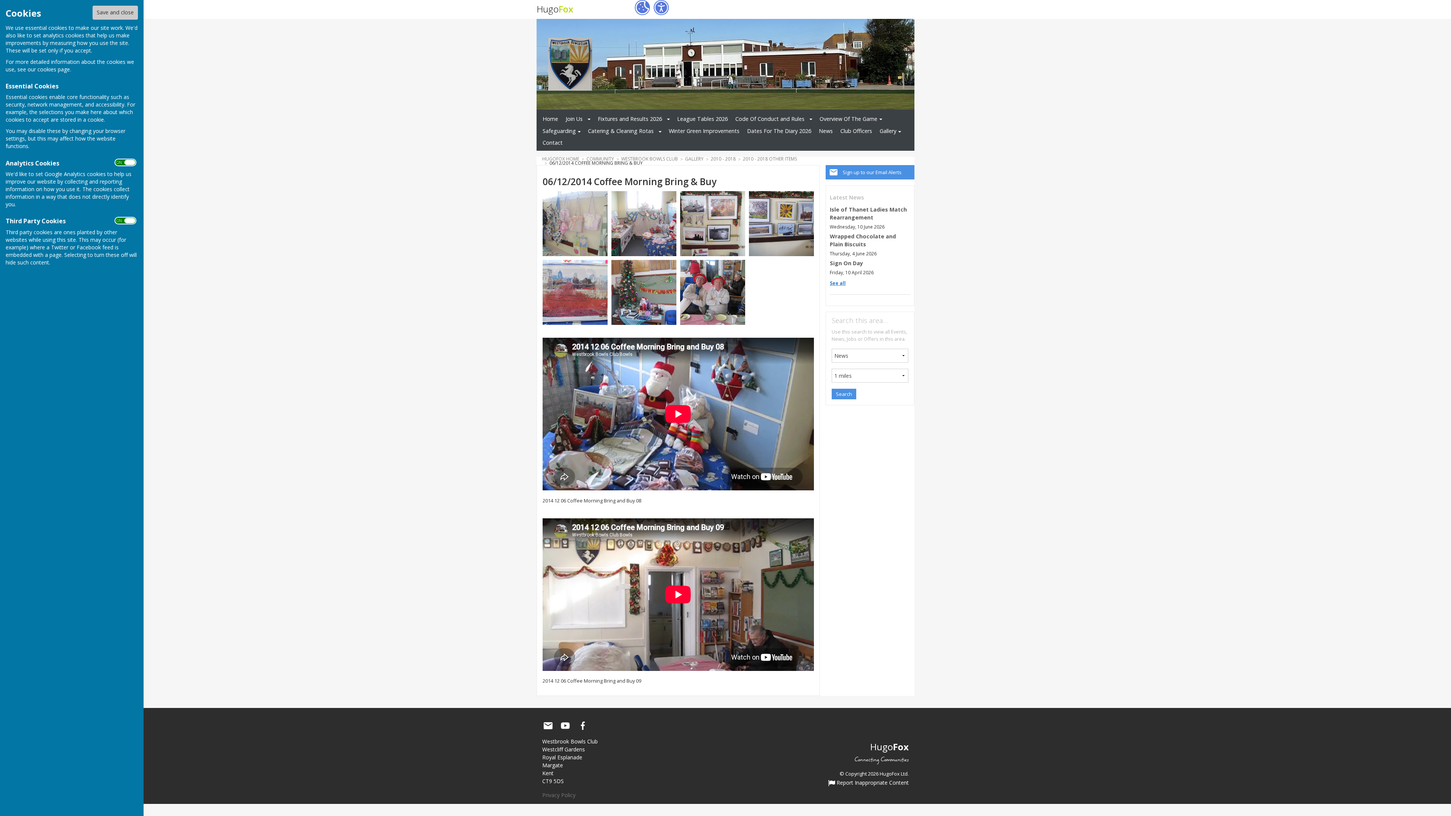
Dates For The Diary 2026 (779, 130)
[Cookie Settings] (642, 7)
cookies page (53, 69)
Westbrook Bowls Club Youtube (565, 725)
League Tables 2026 (702, 118)
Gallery (888, 130)
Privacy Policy (558, 795)
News (826, 130)
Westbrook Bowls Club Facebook (582, 725)
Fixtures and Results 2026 (630, 118)
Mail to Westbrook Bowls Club (548, 725)
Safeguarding (559, 130)
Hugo (555, 9)
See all (838, 283)
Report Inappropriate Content (872, 783)
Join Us (574, 118)
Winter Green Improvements (704, 130)
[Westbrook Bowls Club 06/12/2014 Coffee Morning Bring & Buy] (575, 223)
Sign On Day (846, 263)
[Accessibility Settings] (661, 7)
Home (550, 118)
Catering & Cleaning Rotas (621, 130)
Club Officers (856, 130)
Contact (553, 142)
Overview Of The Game (848, 118)
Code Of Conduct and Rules (769, 118)
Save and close (115, 12)
